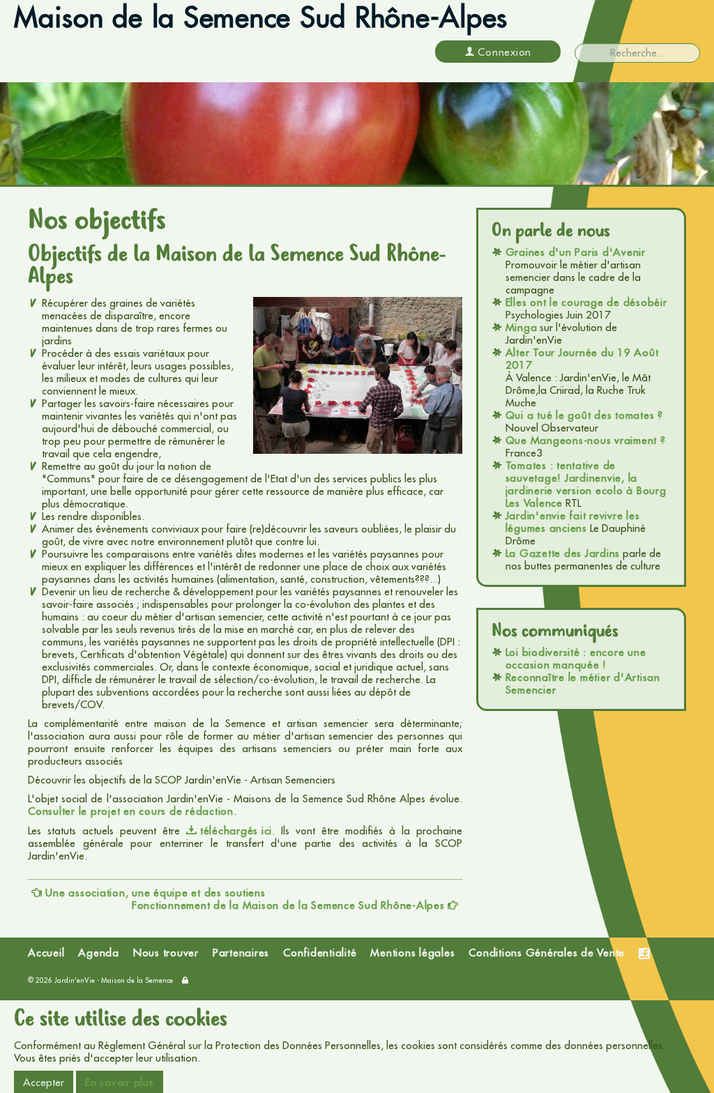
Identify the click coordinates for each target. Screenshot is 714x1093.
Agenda (98, 952)
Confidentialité (319, 952)
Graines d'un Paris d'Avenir (576, 252)
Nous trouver (166, 952)
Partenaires (241, 952)
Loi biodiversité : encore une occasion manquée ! (576, 658)
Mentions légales (412, 952)
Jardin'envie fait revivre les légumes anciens (573, 522)
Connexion (504, 52)
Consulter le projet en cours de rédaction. (132, 811)
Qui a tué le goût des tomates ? (584, 415)
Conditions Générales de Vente (547, 952)
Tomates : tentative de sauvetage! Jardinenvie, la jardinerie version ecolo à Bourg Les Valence (586, 484)
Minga (522, 327)
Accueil (46, 952)
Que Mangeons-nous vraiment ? (586, 440)
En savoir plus (119, 1082)
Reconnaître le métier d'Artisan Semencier (583, 683)
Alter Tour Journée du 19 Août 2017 (582, 359)
